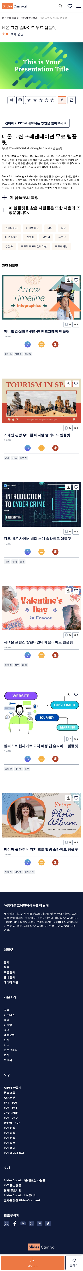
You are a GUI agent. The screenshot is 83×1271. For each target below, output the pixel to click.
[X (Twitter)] (31, 1223)
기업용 (8, 354)
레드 (14, 457)
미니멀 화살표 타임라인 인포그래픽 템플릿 (36, 331)
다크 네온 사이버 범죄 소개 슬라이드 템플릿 (37, 538)
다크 (7, 561)
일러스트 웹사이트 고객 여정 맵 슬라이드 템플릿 (41, 745)
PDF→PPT (10, 1108)
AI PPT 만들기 (12, 1088)
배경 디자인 (11, 237)
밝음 (63, 228)
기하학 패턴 (32, 228)
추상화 (9, 246)
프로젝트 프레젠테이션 (34, 246)
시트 (6, 1045)
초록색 (62, 237)
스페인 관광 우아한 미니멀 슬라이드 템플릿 (37, 435)
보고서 (8, 1060)
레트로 (18, 354)
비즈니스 (9, 1015)
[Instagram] (6, 1223)
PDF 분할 (9, 1138)
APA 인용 (9, 1098)
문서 (6, 1040)
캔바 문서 (9, 977)
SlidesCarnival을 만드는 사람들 (24, 1180)
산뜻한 (30, 237)
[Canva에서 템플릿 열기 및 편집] (28, 344)
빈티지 (18, 872)
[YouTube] (23, 1223)
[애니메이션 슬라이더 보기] (62, 100)
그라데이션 (11, 228)
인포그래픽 (10, 1050)
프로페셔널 (61, 246)
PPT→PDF (10, 1103)
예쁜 (24, 665)
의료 (6, 1020)
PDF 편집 (9, 1128)
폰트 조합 (9, 1093)
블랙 (14, 561)
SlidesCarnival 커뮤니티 (20, 1195)
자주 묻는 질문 (12, 1185)
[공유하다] (11, 100)
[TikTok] (48, 1223)
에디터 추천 (11, 982)
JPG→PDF (11, 1113)
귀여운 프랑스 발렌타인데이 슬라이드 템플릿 (38, 642)
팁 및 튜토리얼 (12, 1190)
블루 (22, 561)
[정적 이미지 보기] (72, 100)
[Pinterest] (39, 1223)
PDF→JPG (11, 1118)
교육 (6, 1010)
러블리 (8, 665)
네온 (50, 228)
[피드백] (20, 100)
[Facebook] (15, 1223)
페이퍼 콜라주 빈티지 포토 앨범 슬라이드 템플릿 (41, 849)
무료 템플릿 (13, 17)
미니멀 (28, 354)
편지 (6, 1055)
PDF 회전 (9, 1143)
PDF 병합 (9, 1133)
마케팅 (8, 1025)
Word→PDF (12, 1123)
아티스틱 (29, 872)
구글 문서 (9, 972)
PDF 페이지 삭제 (14, 1153)
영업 (6, 1030)
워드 (6, 967)
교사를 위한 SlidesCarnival (22, 1200)
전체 (6, 962)
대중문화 (9, 1035)
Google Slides (29, 17)
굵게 (7, 457)
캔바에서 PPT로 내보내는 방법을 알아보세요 (35, 123)
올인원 (46, 237)
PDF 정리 (9, 1148)
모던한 (23, 457)
